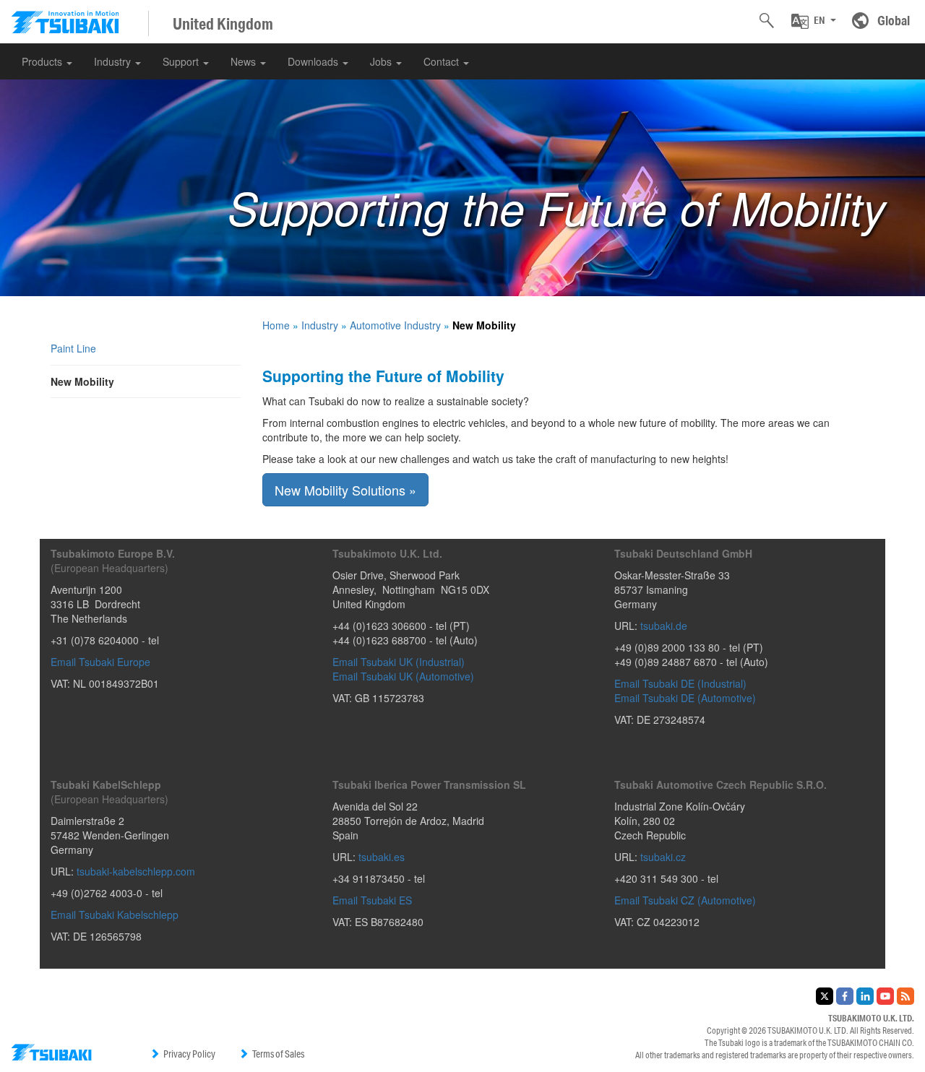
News (245, 61)
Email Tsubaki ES (372, 900)
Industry (114, 61)
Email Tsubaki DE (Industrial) (680, 683)
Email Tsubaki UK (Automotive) (403, 676)
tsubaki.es (381, 857)
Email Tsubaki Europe (100, 661)
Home (276, 325)
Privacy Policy (189, 1053)
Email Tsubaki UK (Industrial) (398, 661)
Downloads (314, 61)
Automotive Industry (395, 325)
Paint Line (73, 348)
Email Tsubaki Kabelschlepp (114, 914)
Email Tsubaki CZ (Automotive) (685, 900)
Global (893, 20)
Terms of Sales (278, 1053)
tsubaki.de (663, 625)
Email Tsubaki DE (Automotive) (685, 698)
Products (43, 61)
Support (182, 61)
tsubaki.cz (663, 857)
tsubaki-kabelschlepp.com (136, 871)
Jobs (382, 61)
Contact (442, 61)
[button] (813, 21)
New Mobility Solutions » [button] (345, 489)
